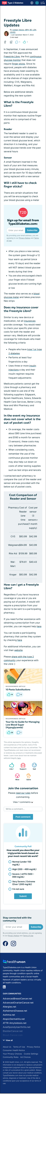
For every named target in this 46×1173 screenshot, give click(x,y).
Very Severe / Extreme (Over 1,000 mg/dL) (23, 882)
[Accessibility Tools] (31, 2)
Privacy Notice (24, 238)
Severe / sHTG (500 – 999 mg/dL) (23, 875)
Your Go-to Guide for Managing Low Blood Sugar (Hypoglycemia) (23, 724)
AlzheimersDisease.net (15, 1010)
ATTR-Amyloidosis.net (14, 1023)
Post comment (23, 817)
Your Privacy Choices (12, 1054)
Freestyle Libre (12, 56)
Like (10, 766)
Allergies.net (9, 1006)
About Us (7, 1047)
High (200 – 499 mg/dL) (24, 869)
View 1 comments (22, 802)
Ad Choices (25, 1057)
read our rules (23, 793)
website (18, 650)
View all (9, 1040)
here (39, 626)
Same (27, 777)
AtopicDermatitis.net (14, 1019)
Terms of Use (28, 936)
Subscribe (32, 230)
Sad (33, 766)
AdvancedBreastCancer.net (17, 998)
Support (22, 766)
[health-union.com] (14, 962)
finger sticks (18, 63)
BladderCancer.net (13, 1031)
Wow (16, 777)
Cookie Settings (31, 1054)
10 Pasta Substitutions (18, 689)
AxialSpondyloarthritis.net (16, 1027)
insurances (30, 321)
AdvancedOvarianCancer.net (18, 1002)
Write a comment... (15, 809)
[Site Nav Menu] (43, 2)
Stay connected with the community (17, 919)
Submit (23, 896)
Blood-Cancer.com (13, 1035)
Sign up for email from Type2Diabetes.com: (23, 222)
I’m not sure (18, 889)
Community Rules (10, 1057)
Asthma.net (9, 1014)
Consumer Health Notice (14, 1050)
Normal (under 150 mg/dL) (21, 863)
